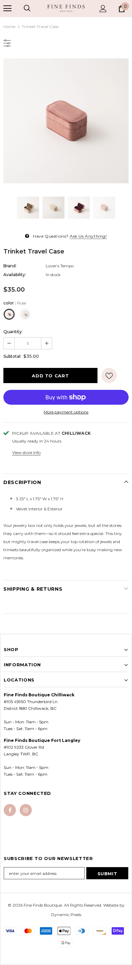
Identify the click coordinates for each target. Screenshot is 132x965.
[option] (66, 120)
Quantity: (13, 331)
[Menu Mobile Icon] (7, 8)
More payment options (66, 411)
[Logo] (66, 8)
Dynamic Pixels (66, 914)
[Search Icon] (27, 8)
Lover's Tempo (60, 265)
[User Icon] (103, 8)
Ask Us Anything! (88, 236)
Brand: (10, 265)
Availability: (14, 274)
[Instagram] (26, 810)
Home (9, 26)
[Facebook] (10, 810)
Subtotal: (12, 356)
